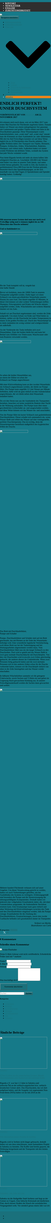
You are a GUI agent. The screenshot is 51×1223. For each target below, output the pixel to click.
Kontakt (10, 3)
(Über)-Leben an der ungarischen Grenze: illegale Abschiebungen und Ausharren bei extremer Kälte (22, 1076)
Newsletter (12, 5)
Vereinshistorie (16, 92)
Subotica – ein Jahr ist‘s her (12, 1193)
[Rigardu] (4, 15)
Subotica (13, 930)
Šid (6, 1016)
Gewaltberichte (11, 1009)
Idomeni (8, 1011)
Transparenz (15, 90)
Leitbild (13, 85)
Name (3, 961)
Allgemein (9, 1004)
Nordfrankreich (11, 1013)
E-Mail (3, 964)
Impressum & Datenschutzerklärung (20, 1216)
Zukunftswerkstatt (17, 10)
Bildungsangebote (13, 22)
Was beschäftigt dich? (9, 980)
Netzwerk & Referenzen (20, 87)
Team (12, 83)
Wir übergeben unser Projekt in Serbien (18, 1137)
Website (3, 967)
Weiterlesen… (6, 1095)
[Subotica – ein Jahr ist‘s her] (23, 1186)
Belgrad (8, 1006)
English (10, 8)
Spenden (9, 97)
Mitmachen (10, 94)
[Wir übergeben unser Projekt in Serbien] (23, 1129)
